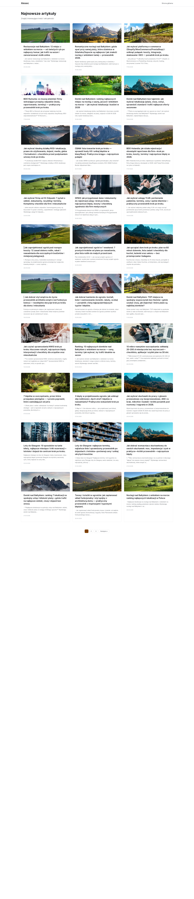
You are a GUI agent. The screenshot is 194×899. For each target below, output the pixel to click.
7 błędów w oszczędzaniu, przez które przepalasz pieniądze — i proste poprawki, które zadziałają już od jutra (44, 399)
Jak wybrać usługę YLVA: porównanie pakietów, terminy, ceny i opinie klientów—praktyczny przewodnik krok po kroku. (147, 201)
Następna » (104, 531)
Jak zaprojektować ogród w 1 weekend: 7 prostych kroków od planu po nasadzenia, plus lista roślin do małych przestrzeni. (95, 250)
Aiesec (25, 3)
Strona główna (167, 3)
